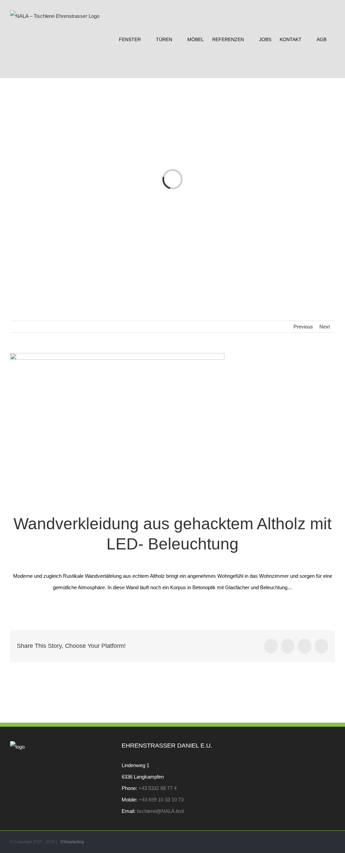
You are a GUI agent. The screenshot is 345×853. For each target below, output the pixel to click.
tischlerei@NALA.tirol (160, 811)
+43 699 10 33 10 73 (161, 799)
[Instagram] (333, 747)
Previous (303, 326)
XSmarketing (72, 842)
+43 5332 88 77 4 (157, 788)
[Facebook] (324, 747)
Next (324, 326)
